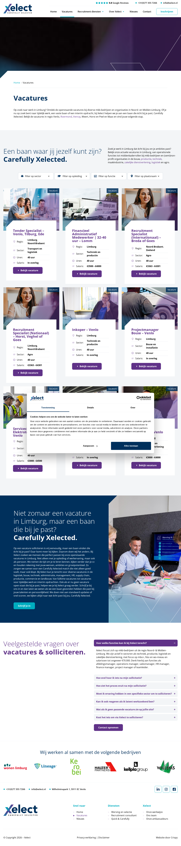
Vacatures (67, 11)
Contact (147, 11)
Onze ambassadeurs (157, 818)
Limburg (32, 239)
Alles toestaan (131, 446)
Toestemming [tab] (48, 407)
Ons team (151, 815)
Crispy (174, 837)
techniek (157, 159)
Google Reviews (119, 2)
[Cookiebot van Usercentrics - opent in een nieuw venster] (138, 398)
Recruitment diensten (89, 11)
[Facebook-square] (174, 789)
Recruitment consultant (124, 815)
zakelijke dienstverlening (137, 162)
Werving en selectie (121, 812)
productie (146, 159)
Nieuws (134, 11)
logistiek (156, 162)
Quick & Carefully (120, 818)
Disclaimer (104, 837)
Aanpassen (88, 446)
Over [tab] (133, 407)
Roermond (66, 116)
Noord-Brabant (36, 243)
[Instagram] (166, 789)
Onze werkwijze (154, 812)
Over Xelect (115, 11)
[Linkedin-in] (158, 789)
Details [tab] (90, 407)
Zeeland (150, 250)
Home (53, 11)
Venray (77, 116)
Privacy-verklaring (86, 837)
